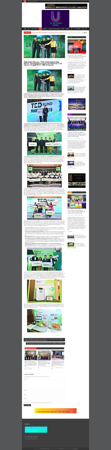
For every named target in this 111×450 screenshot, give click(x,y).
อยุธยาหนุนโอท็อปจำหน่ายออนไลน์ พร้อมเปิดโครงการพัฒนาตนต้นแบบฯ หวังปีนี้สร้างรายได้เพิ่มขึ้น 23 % (45, 343)
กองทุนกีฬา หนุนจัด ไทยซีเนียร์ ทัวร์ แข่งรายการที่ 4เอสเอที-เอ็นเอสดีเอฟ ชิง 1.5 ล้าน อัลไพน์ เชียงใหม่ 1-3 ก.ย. (51, 32)
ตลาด (28, 28)
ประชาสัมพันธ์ (77, 28)
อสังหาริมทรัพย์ (34, 28)
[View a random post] (85, 28)
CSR (40, 28)
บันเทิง (62, 28)
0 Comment (38, 67)
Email (25, 394)
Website (25, 398)
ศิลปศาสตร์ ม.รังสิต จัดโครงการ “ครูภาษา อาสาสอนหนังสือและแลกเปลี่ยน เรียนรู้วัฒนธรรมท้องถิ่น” (44, 363)
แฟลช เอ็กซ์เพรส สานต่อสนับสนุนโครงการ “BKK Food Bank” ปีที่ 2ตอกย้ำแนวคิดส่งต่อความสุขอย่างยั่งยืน (76, 212)
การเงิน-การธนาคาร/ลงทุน (54, 28)
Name (25, 390)
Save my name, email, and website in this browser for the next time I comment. (39, 402)
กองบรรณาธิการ (47, 366)
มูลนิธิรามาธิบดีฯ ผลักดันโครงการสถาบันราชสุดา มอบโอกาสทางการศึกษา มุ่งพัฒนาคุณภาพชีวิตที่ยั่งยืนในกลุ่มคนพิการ (31, 364)
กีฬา (72, 28)
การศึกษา (45, 28)
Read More (70, 71)
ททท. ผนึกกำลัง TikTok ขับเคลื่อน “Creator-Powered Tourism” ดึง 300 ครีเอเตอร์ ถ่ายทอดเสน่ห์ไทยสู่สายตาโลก (77, 57)
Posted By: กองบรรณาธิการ (29, 67)
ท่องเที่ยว (67, 28)
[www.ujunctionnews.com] (55, 18)
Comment (26, 378)
